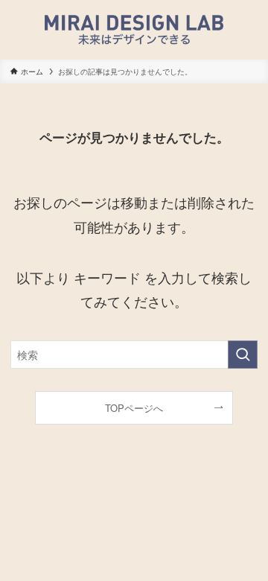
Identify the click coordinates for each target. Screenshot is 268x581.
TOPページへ (134, 408)
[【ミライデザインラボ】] (134, 30)
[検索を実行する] (243, 354)
